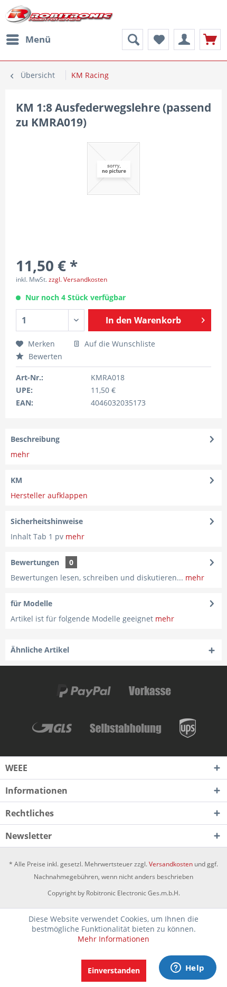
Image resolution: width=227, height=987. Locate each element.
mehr (20, 454)
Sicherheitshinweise (47, 521)
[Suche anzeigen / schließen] (132, 39)
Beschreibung (35, 439)
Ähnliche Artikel (40, 650)
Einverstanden (114, 970)
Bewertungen (35, 562)
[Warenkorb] (210, 39)
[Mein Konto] (184, 39)
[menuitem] (28, 39)
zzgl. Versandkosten (78, 279)
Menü (38, 39)
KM (16, 480)
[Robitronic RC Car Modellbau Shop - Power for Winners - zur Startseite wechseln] (59, 14)
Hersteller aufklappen (49, 495)
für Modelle (31, 603)
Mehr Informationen (113, 939)
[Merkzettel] (158, 39)
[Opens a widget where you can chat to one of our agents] (187, 968)
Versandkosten (171, 864)
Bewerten (44, 356)
